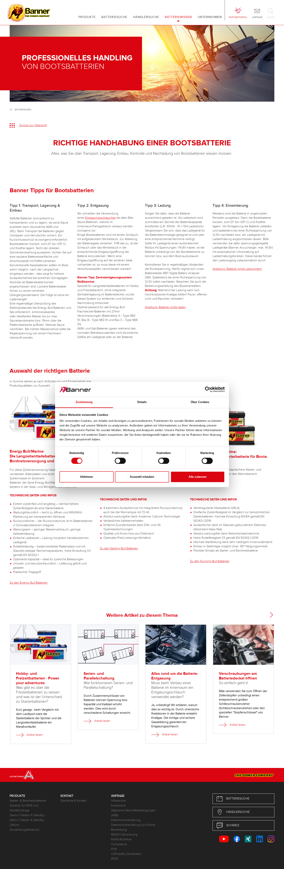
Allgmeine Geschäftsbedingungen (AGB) (133, 813)
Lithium (14, 825)
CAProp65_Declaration (126, 854)
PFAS (114, 859)
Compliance (119, 844)
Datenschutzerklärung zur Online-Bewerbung (133, 827)
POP (114, 849)
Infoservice (118, 801)
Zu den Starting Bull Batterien (119, 548)
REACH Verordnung (124, 834)
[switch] (120, 461)
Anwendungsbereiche (24, 830)
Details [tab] (142, 402)
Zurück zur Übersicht (33, 125)
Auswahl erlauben (142, 477)
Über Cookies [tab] (200, 402)
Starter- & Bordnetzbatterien (28, 801)
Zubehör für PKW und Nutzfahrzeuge (24, 808)
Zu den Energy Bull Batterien (29, 583)
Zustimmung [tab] (84, 402)
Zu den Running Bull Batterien (210, 561)
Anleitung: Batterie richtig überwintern (237, 269)
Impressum (118, 805)
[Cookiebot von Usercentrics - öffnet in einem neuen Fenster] (208, 389)
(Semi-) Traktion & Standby (27, 815)
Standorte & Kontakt (73, 801)
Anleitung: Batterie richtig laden (165, 307)
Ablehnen (86, 477)
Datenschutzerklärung (125, 820)
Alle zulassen (198, 477)
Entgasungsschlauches (100, 218)
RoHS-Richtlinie (121, 839)
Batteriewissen (23, 109)
